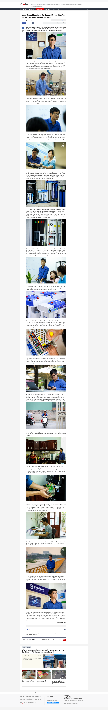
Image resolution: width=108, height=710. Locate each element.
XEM (64, 639)
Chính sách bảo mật (23, 703)
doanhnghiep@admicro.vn (53, 700)
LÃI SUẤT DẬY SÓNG (41, 4)
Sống (51, 692)
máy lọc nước (35, 634)
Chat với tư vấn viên (52, 702)
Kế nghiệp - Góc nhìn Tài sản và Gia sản (69, 4)
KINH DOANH (39, 9)
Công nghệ (46, 692)
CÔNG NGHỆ (47, 9)
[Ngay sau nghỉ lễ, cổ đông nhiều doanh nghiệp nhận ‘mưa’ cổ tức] (29, 674)
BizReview (33, 4)
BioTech (79, 4)
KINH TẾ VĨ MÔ (31, 9)
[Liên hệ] (33, 23)
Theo (46, 626)
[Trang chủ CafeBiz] (20, 9)
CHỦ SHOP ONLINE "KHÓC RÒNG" (53, 4)
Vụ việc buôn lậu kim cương (36, 6)
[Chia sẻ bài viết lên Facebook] (23, 28)
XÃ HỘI (24, 9)
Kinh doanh (42, 20)
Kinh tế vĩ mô (33, 692)
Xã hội (27, 692)
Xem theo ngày (45, 639)
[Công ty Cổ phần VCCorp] (67, 696)
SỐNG (54, 9)
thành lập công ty (29, 634)
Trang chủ (22, 692)
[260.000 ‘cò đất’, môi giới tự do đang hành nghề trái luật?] (44, 674)
